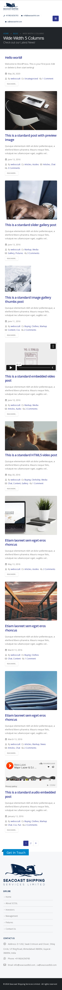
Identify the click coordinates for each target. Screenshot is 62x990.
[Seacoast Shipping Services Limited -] (31, 7)
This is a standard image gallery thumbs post (28, 299)
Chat (53, 164)
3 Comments (14, 168)
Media (35, 249)
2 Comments (30, 330)
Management (12, 916)
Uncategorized (31, 78)
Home (8, 896)
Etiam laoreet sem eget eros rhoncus (25, 542)
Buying (27, 326)
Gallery (11, 253)
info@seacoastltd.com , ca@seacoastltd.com (35, 965)
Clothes (35, 326)
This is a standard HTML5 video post (31, 455)
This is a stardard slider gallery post (30, 225)
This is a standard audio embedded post (30, 794)
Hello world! (13, 57)
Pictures (19, 253)
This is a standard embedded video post (30, 378)
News (43, 744)
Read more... (11, 84)
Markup (28, 249)
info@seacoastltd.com (31, 15)
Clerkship (36, 479)
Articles (27, 164)
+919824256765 (12, 15)
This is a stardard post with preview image (30, 137)
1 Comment (47, 78)
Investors (10, 909)
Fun (19, 825)
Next (36, 843)
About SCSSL (12, 903)
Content (11, 330)
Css (18, 330)
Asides (35, 164)
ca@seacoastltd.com (14, 21)
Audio (18, 408)
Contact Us (11, 928)
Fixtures (9, 922)
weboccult (15, 78)
